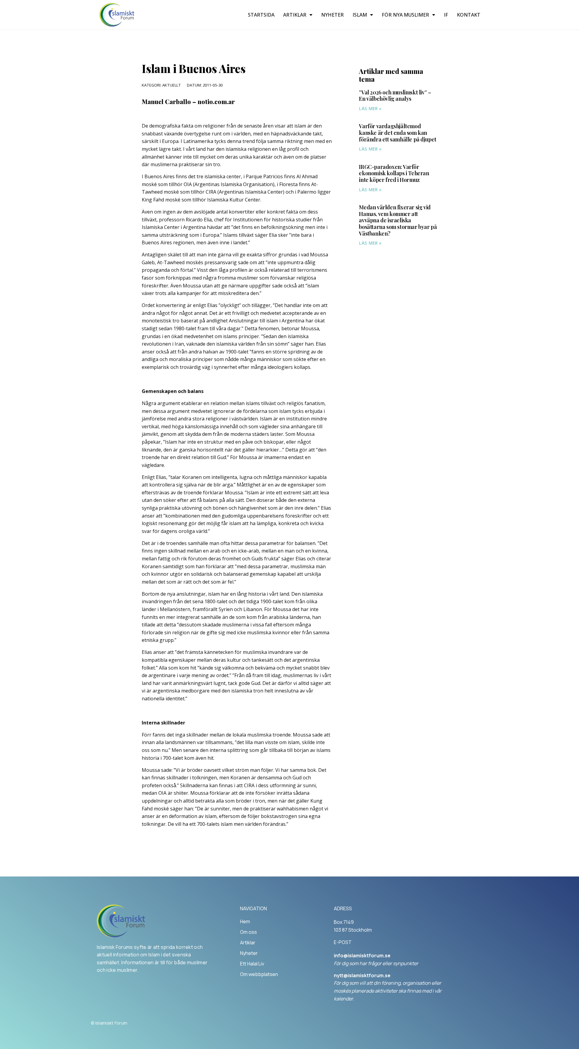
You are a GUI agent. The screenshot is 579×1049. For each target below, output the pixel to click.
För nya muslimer (405, 14)
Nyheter (332, 14)
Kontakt (468, 14)
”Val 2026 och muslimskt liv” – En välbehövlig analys (395, 96)
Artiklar (294, 14)
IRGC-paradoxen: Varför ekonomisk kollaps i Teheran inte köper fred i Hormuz (394, 173)
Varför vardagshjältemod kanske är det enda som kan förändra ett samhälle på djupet (397, 132)
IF (446, 14)
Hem (245, 921)
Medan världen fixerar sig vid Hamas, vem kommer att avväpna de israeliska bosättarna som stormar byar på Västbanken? (398, 220)
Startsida (261, 14)
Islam (360, 14)
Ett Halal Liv (252, 964)
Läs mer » (370, 108)
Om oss (248, 932)
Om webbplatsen (259, 974)
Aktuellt (171, 85)
